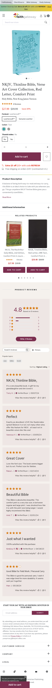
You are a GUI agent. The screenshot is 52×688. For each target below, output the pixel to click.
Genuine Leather (26, 119)
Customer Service (13, 646)
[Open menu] (3, 15)
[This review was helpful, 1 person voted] (38, 439)
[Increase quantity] (47, 147)
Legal (5, 662)
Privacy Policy (16, 636)
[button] (26, 78)
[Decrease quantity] (4, 147)
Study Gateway (44, 2)
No (5, 139)
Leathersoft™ (9, 119)
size (5, 361)
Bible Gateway (32, 2)
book (19, 361)
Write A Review (26, 339)
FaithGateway (7, 2)
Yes (11, 139)
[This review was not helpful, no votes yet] (43, 397)
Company (7, 654)
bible (12, 361)
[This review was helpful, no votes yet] (38, 397)
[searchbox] (14, 350)
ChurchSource (19, 2)
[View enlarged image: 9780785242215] (26, 52)
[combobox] (26, 22)
